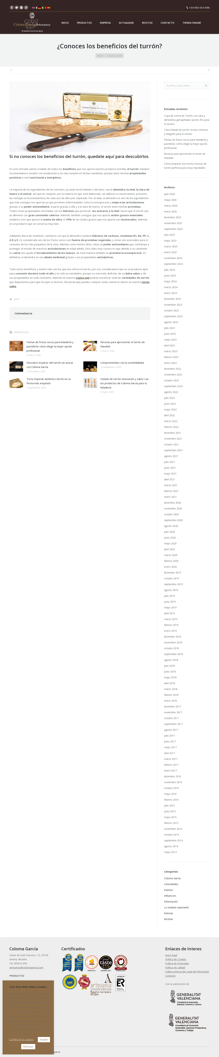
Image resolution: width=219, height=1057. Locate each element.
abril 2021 (169, 479)
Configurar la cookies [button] (21, 1039)
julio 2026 (169, 194)
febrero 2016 (171, 799)
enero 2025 (170, 252)
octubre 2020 (171, 514)
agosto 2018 (171, 660)
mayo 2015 (170, 817)
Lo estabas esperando (176, 907)
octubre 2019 (171, 578)
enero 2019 (170, 630)
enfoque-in (54, 1051)
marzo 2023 (170, 351)
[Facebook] (12, 7)
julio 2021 (169, 461)
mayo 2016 (170, 793)
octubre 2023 (171, 310)
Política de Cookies (175, 959)
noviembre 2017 (173, 712)
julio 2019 (169, 595)
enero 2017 (170, 770)
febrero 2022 (171, 427)
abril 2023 (169, 345)
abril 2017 (169, 753)
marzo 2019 (170, 619)
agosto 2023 (171, 322)
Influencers (170, 895)
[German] (39, 7)
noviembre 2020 (173, 508)
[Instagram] (21, 7)
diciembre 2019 (172, 572)
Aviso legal (171, 955)
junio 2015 (170, 811)
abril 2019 (169, 613)
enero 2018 (170, 700)
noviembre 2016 (173, 782)
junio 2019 (170, 601)
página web (83, 277)
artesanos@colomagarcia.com (26, 967)
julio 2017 (169, 735)
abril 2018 (169, 683)
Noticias (168, 913)
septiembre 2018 (173, 654)
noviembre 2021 (173, 438)
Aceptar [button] (44, 1039)
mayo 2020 (170, 543)
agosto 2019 (171, 590)
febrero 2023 (171, 357)
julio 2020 (169, 531)
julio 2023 (169, 328)
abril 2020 (169, 549)
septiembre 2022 (173, 386)
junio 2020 (170, 537)
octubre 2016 (171, 788)
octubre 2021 (171, 444)
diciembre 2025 (172, 217)
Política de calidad (175, 967)
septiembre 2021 (173, 450)
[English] (33, 7)
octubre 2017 (171, 718)
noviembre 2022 (173, 374)
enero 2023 (170, 362)
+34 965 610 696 (199, 7)
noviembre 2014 (173, 828)
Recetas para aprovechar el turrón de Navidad (122, 344)
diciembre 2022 (172, 368)
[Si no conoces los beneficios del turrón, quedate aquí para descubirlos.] (79, 116)
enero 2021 (170, 496)
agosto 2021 (171, 456)
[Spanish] (48, 7)
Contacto (170, 975)
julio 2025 (169, 234)
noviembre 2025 (173, 223)
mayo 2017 (170, 747)
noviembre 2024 (173, 258)
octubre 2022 (171, 380)
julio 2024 (169, 269)
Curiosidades (171, 884)
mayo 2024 (170, 281)
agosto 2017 (171, 729)
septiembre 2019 (173, 584)
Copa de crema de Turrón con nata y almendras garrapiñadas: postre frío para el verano (186, 120)
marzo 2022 (170, 421)
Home (100, 55)
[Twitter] (17, 7)
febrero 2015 (171, 823)
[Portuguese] (45, 7)
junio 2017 (170, 741)
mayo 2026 (170, 199)
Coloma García (114, 55)
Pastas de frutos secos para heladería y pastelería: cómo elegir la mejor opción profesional (50, 346)
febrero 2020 (171, 561)
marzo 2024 (170, 287)
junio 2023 (170, 333)
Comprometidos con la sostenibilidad (122, 362)
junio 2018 (170, 671)
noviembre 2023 (173, 304)
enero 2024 (170, 293)
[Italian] (42, 7)
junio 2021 (170, 467)
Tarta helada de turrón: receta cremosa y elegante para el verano (186, 131)
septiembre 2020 (173, 520)
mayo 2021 (170, 473)
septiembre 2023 (173, 316)
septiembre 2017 (173, 724)
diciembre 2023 (172, 298)
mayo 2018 (170, 677)
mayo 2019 (170, 607)
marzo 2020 (170, 555)
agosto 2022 (171, 392)
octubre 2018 (171, 648)
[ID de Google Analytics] (26, 7)
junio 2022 (170, 403)
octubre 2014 (171, 834)
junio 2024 (170, 275)
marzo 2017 (170, 759)
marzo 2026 (170, 205)
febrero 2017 (171, 764)
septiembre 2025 (173, 229)
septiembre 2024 (173, 263)
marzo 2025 (170, 246)
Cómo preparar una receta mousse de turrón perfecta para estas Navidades (185, 165)
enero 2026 (170, 211)
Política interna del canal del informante (187, 971)
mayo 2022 (170, 409)
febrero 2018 (171, 694)
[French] (36, 7)
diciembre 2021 (172, 432)
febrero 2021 (171, 491)
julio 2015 (169, 805)
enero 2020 (170, 566)
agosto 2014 (171, 846)
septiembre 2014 (173, 840)
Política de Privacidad (177, 963)
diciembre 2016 (172, 776)
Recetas (168, 919)
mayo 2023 (170, 339)
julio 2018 (169, 665)
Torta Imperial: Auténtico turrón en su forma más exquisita (49, 381)
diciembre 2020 (172, 502)
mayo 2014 (170, 852)
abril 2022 (169, 415)
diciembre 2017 (172, 706)
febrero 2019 (171, 625)
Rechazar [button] (28, 1046)
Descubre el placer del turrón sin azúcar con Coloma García (50, 365)
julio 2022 (169, 397)
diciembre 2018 (172, 636)
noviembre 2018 (173, 642)
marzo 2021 (170, 485)
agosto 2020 (171, 526)
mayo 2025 (170, 240)
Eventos (168, 890)
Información (171, 901)
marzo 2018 (170, 689)
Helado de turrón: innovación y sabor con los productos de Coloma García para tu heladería (124, 383)
